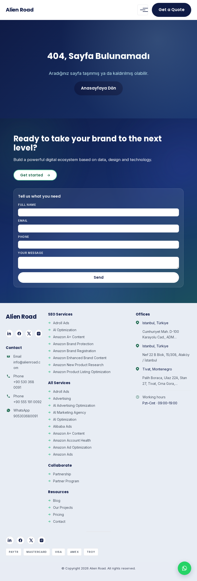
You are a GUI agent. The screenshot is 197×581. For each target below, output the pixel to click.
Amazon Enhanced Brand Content (79, 358)
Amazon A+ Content (69, 337)
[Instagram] (38, 333)
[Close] (185, 477)
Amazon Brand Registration (74, 351)
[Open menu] (142, 10)
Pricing (58, 514)
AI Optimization (64, 330)
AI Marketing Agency (69, 412)
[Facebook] (19, 333)
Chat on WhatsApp (154, 563)
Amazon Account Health (72, 440)
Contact (59, 521)
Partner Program (66, 481)
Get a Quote (172, 10)
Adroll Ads (61, 323)
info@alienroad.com (26, 365)
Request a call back (151, 537)
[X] (28, 333)
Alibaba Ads (62, 426)
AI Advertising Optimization (74, 405)
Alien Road (20, 9)
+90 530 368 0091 (23, 384)
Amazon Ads (63, 454)
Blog (56, 500)
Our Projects (63, 507)
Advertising (62, 398)
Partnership (62, 474)
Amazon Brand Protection (73, 344)
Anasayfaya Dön (98, 88)
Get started (35, 175)
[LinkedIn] (9, 333)
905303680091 (25, 416)
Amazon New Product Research (78, 365)
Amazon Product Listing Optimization (82, 372)
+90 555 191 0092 (27, 402)
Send (99, 277)
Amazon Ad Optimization (72, 447)
